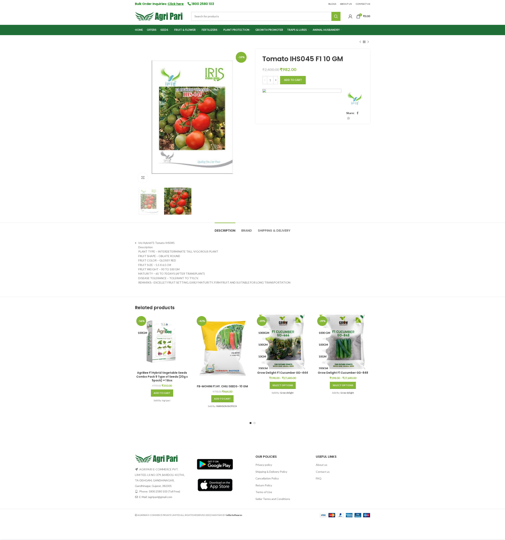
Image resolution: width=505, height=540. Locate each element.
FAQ (318, 478)
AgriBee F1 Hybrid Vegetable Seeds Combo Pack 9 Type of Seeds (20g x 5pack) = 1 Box (162, 376)
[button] (162, 393)
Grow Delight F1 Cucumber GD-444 (282, 373)
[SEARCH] (335, 16)
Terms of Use (263, 492)
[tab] (225, 229)
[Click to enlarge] (143, 178)
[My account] (350, 16)
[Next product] (368, 42)
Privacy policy (263, 464)
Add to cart (293, 79)
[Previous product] (360, 42)
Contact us (323, 471)
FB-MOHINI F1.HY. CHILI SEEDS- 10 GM (222, 386)
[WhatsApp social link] (348, 118)
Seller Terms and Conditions (272, 499)
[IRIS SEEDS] (354, 99)
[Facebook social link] (357, 113)
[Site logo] (159, 16)
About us (321, 464)
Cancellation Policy (267, 478)
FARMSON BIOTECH (226, 406)
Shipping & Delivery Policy (271, 471)
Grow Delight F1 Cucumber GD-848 (343, 373)
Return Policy (263, 485)
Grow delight (287, 392)
